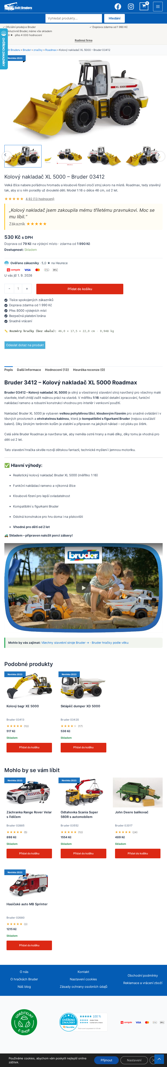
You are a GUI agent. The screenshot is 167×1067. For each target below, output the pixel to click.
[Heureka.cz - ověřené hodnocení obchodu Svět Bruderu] (83, 1022)
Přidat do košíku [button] (29, 747)
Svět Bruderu (12, 50)
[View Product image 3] (103, 156)
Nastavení (134, 1060)
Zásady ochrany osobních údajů (83, 987)
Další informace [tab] (29, 370)
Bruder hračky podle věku (110, 642)
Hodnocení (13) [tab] (57, 370)
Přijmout (106, 1060)
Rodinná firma (83, 40)
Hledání (114, 18)
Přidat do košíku (80, 289)
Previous (7, 156)
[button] (83, 588)
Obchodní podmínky (143, 976)
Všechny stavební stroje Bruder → (65, 642)
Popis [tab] (8, 370)
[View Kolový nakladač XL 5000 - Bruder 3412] (23, 156)
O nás (24, 972)
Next (160, 156)
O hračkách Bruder (24, 979)
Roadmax (51, 50)
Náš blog (24, 987)
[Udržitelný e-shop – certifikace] (24, 1022)
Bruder (27, 50)
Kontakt (83, 972)
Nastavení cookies (83, 979)
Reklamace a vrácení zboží (142, 983)
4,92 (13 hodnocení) (40, 199)
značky (38, 50)
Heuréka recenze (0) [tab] (89, 370)
